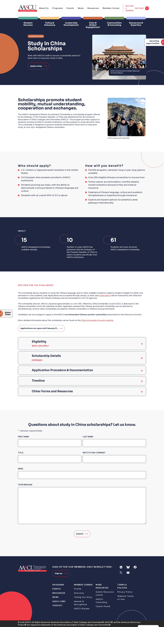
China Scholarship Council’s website (97, 320)
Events (70, 8)
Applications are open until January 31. (39, 328)
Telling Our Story (83, 597)
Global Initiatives (36, 36)
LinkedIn (121, 567)
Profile (77, 589)
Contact (57, 605)
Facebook (135, 567)
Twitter (121, 572)
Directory (79, 593)
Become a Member (130, 8)
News (81, 8)
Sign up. (59, 573)
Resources (93, 8)
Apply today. (36, 66)
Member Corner (111, 8)
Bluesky (128, 567)
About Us (44, 8)
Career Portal (103, 606)
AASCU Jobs (58, 601)
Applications (105, 295)
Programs (57, 8)
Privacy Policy (125, 592)
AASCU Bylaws (82, 608)
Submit (79, 534)
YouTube (128, 572)
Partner (139, 8)
